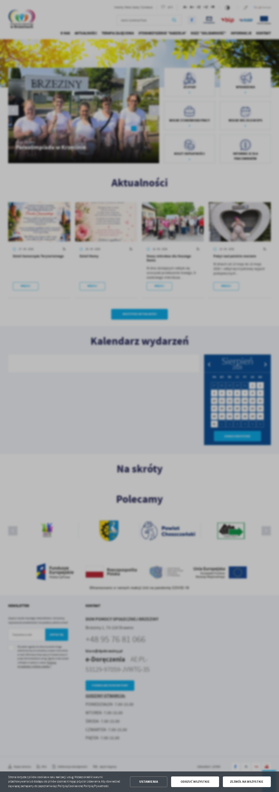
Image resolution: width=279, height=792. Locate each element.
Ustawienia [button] (148, 781)
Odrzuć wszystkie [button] (195, 781)
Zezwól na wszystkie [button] (246, 781)
